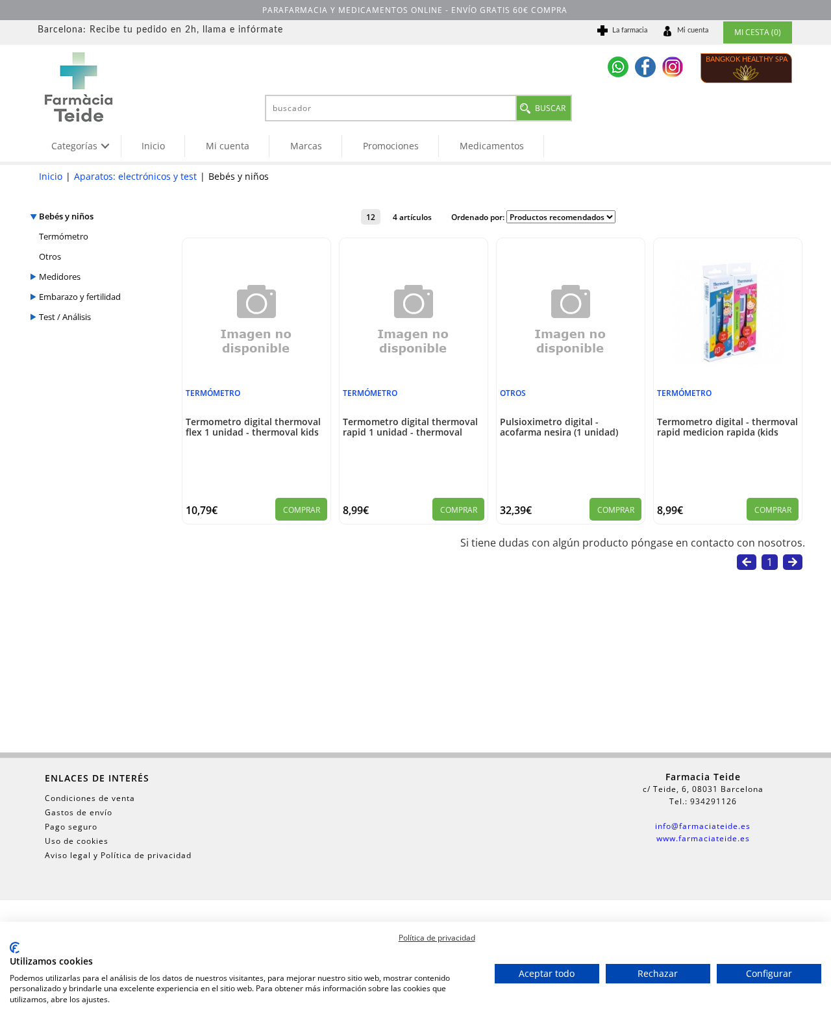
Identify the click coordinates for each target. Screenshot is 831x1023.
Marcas (306, 146)
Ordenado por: (478, 217)
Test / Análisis (65, 317)
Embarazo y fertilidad (80, 296)
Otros (50, 256)
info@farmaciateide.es (702, 826)
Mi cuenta (227, 146)
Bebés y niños (66, 216)
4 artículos (412, 217)
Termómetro (63, 236)
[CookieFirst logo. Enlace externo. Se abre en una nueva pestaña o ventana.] (14, 948)
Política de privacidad (437, 937)
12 (370, 217)
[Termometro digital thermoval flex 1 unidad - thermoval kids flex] (256, 380)
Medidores (60, 276)
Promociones (391, 146)
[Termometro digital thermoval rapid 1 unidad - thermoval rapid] (413, 380)
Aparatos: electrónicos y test (135, 176)
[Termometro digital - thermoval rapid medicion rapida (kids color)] (728, 365)
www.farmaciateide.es (703, 838)
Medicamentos (492, 146)
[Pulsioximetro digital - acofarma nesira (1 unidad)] (571, 380)
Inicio (153, 146)
